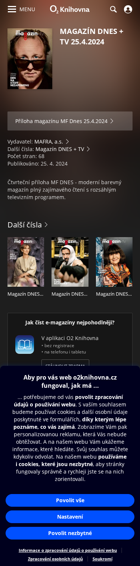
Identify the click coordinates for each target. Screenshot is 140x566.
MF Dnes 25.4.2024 (84, 121)
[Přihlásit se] (127, 9)
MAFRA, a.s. (48, 141)
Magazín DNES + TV (59, 148)
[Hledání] (113, 9)
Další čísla (24, 225)
